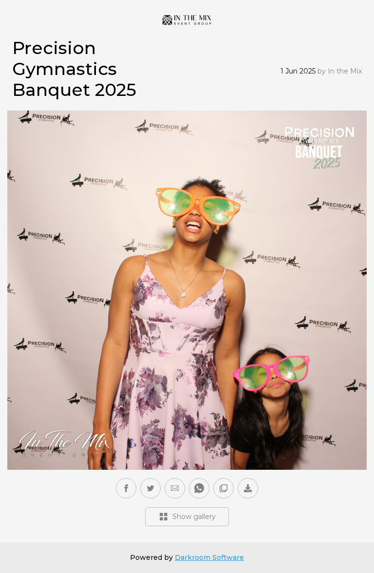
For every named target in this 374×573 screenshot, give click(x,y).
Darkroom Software (209, 557)
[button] (175, 488)
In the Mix (345, 71)
